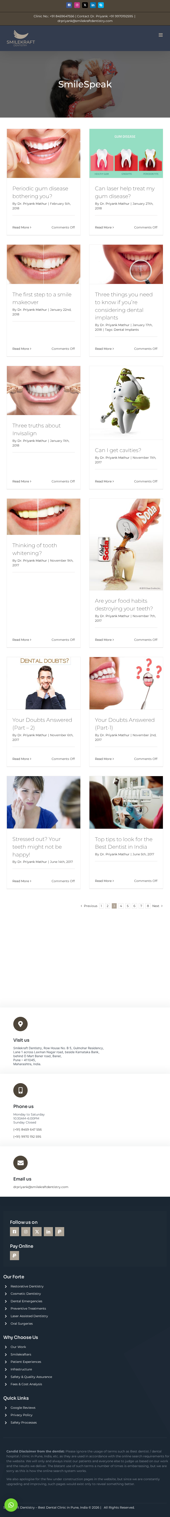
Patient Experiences (26, 1362)
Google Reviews (23, 1408)
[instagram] (25, 1231)
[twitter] (37, 1231)
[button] (11, 1505)
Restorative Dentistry (27, 1286)
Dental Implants (126, 330)
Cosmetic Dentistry (26, 1294)
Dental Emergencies (26, 1301)
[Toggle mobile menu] (161, 35)
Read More (20, 227)
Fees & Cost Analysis (26, 1384)
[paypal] (59, 1231)
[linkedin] (48, 1231)
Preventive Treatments (28, 1308)
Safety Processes (24, 1423)
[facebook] (14, 1231)
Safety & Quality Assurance (31, 1377)
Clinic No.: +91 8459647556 (54, 16)
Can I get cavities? (118, 450)
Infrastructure (21, 1369)
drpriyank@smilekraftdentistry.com (85, 21)
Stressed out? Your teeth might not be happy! (37, 847)
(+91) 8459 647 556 (27, 1129)
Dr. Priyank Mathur (32, 204)
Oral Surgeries (22, 1324)
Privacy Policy (22, 1415)
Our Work (18, 1347)
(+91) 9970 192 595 (27, 1137)
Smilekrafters (21, 1354)
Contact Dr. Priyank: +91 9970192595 (105, 16)
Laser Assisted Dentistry (29, 1316)
